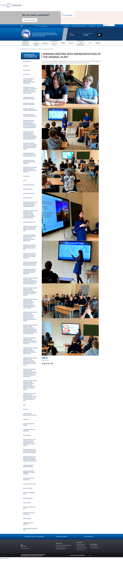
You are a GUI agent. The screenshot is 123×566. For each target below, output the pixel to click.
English (107, 25)
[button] (30, 61)
